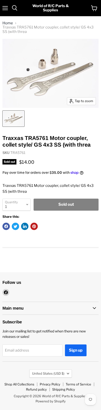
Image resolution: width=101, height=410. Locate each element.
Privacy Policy (50, 384)
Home (7, 23)
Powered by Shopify (51, 401)
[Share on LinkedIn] (24, 226)
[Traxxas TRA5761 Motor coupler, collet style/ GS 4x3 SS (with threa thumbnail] (13, 118)
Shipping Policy (63, 389)
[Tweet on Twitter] (15, 226)
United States (48, 373)
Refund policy (36, 389)
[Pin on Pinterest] (34, 226)
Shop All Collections (19, 384)
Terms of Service (78, 384)
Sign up (76, 350)
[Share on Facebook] (6, 226)
